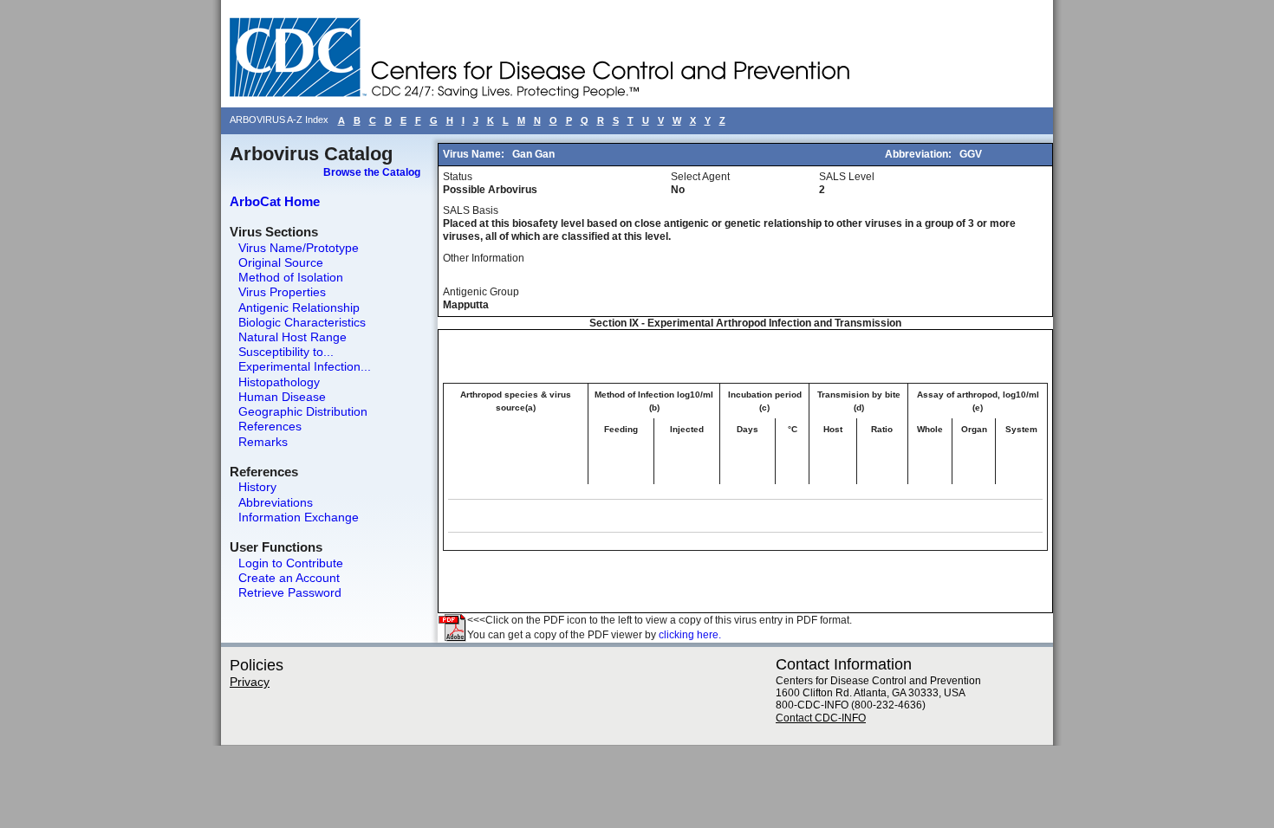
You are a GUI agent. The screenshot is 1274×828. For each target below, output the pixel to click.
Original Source (280, 262)
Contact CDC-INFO (821, 718)
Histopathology (279, 382)
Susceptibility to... (286, 352)
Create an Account (289, 578)
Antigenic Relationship (299, 307)
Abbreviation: (919, 154)
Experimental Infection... (304, 366)
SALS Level (846, 177)
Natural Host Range (292, 337)
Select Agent (700, 177)
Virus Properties (282, 292)
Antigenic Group (481, 292)
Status (457, 177)
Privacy (250, 682)
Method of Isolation (290, 277)
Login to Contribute (290, 563)
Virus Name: (475, 154)
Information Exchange (298, 517)
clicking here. (690, 635)
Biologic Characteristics (302, 322)
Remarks (263, 442)
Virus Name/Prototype (298, 248)
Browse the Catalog (371, 172)
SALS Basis (470, 210)
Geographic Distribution (302, 411)
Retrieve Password (289, 592)
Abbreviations (275, 502)
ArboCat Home (275, 201)
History (257, 487)
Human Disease (282, 397)
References (270, 426)
